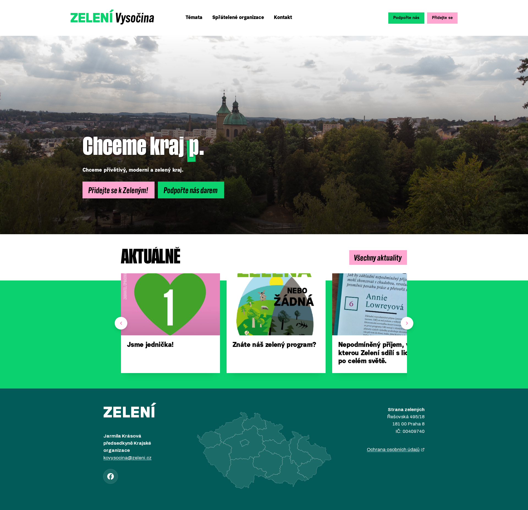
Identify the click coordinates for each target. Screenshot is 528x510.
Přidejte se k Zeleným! (118, 190)
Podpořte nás (406, 18)
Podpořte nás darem (191, 190)
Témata (194, 17)
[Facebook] (110, 476)
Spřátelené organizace (238, 17)
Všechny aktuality (378, 257)
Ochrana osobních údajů (393, 449)
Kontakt (283, 17)
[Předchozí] (121, 323)
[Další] (407, 323)
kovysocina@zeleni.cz (127, 457)
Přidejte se (442, 18)
